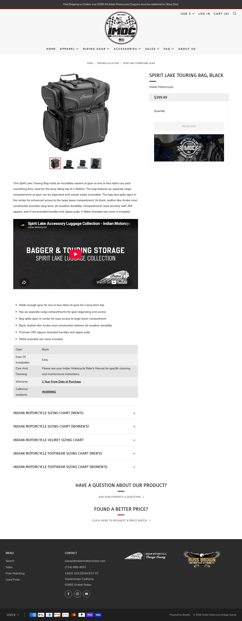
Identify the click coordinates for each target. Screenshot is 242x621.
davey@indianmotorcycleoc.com (85, 561)
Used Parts (13, 579)
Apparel (67, 49)
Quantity (159, 111)
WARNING (49, 392)
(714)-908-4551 (75, 567)
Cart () (221, 14)
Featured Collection (108, 63)
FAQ (167, 49)
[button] (55, 163)
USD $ (186, 14)
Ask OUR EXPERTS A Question (120, 497)
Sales (150, 49)
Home (51, 49)
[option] (75, 112)
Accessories (125, 49)
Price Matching (15, 573)
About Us (187, 49)
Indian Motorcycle (161, 87)
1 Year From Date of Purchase (61, 381)
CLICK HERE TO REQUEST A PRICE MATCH (119, 520)
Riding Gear (94, 49)
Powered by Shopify (180, 614)
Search (10, 561)
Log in (204, 14)
